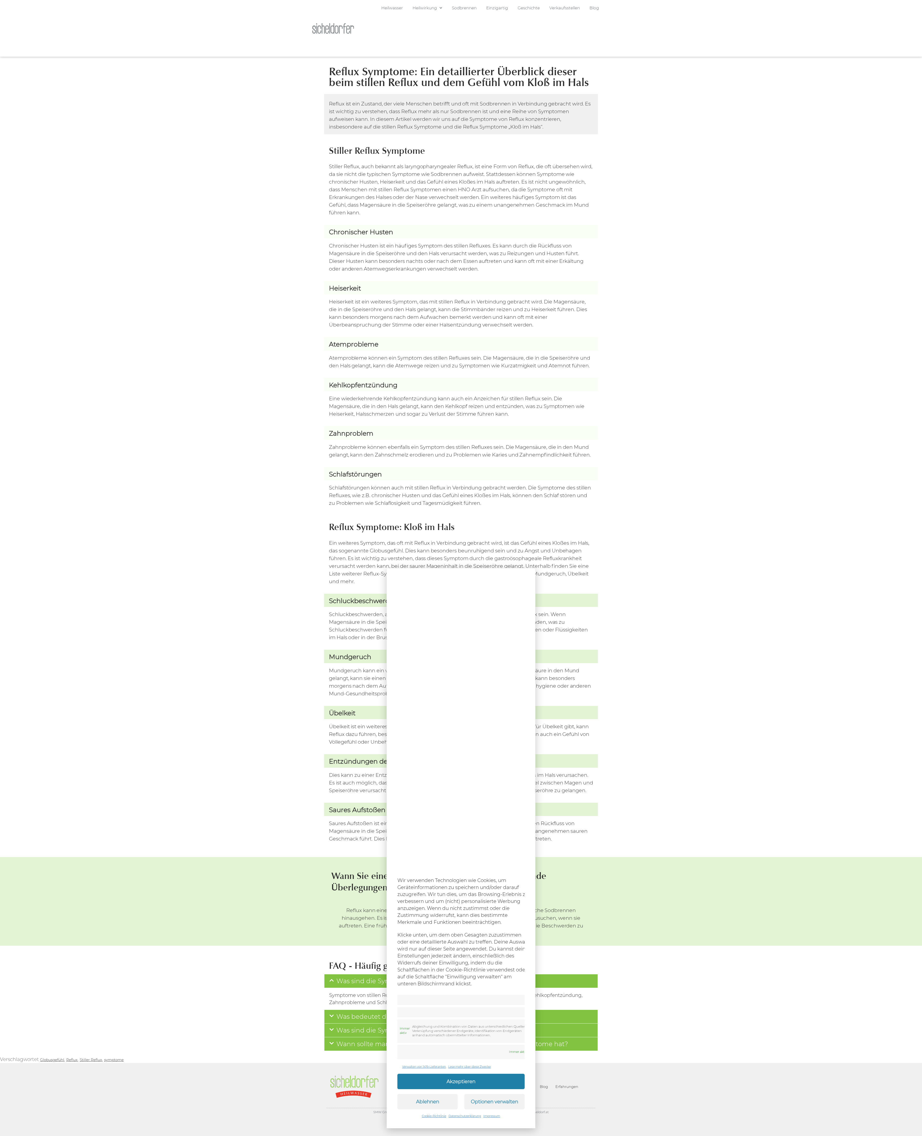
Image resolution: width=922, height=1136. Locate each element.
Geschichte (529, 8)
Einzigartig (497, 8)
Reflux (72, 1059)
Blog (594, 8)
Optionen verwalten (494, 1102)
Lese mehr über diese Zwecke (469, 1066)
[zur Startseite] (333, 28)
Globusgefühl (52, 1059)
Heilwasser (392, 8)
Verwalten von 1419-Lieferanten (424, 1066)
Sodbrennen (464, 8)
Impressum (491, 1116)
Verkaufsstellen (564, 8)
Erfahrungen (566, 1086)
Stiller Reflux (91, 1059)
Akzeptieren (461, 1081)
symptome (114, 1059)
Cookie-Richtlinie (434, 1116)
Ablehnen (427, 1102)
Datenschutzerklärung (465, 1116)
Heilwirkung (424, 8)
